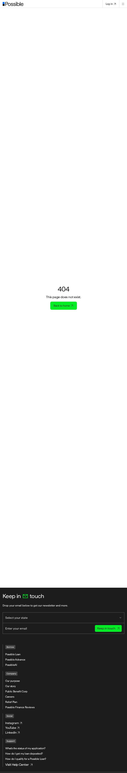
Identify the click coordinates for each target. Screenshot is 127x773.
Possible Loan (13, 654)
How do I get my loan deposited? (24, 753)
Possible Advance (15, 659)
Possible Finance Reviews (19, 707)
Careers (9, 696)
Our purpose (12, 680)
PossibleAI (11, 664)
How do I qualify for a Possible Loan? (26, 758)
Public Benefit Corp (16, 691)
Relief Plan (11, 702)
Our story (10, 686)
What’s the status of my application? (25, 748)
